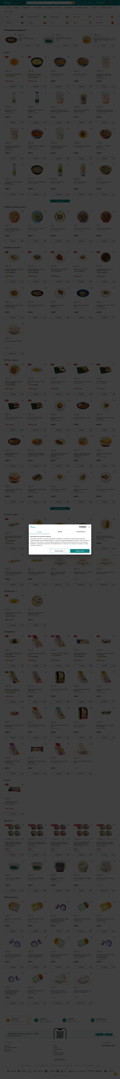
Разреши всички (80, 550)
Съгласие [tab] (39, 531)
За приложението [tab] (80, 531)
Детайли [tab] (60, 531)
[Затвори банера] (89, 527)
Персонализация (59, 550)
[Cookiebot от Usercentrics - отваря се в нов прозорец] (80, 527)
